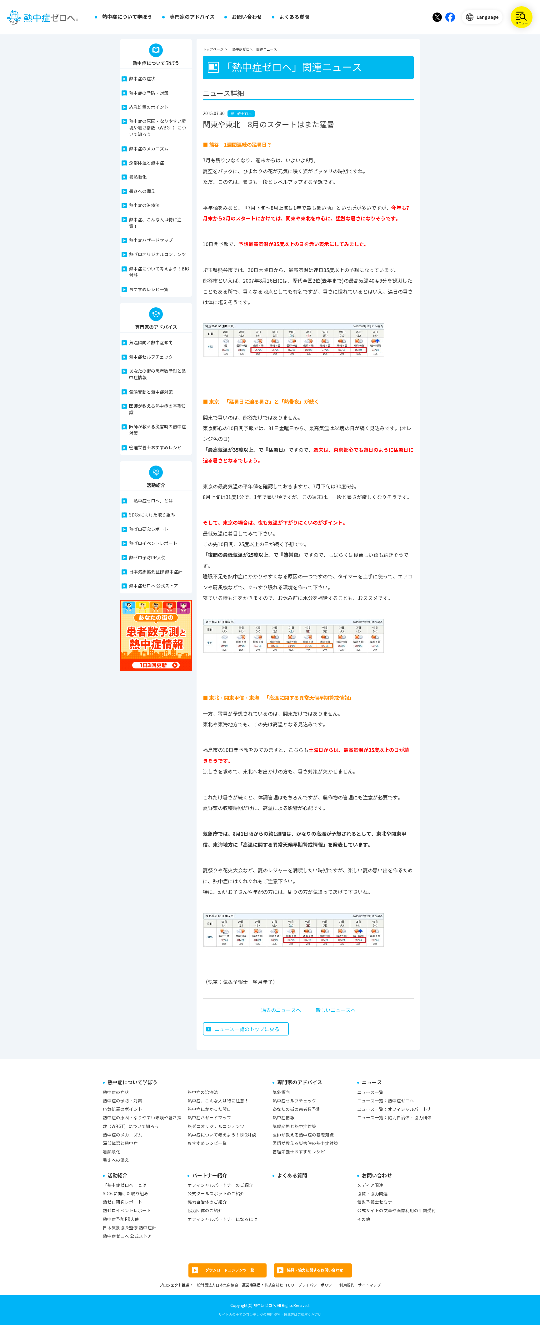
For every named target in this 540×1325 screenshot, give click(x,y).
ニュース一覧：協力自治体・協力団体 (394, 1118)
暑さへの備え (142, 191)
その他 (363, 1219)
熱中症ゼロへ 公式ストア (153, 586)
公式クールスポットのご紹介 (216, 1194)
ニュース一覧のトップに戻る (246, 1029)
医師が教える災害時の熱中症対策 (157, 430)
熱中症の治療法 (144, 205)
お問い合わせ (247, 17)
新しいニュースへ (336, 1010)
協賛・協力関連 (372, 1194)
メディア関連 (370, 1185)
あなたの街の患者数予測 (296, 1109)
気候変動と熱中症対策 (151, 392)
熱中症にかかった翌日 (209, 1109)
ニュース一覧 (370, 1092)
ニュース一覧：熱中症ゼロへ (385, 1101)
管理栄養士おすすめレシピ (155, 448)
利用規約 (346, 1285)
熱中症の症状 (142, 79)
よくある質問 (294, 17)
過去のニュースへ (281, 1010)
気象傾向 (281, 1092)
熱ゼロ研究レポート (148, 529)
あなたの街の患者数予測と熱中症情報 (157, 374)
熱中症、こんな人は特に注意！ (155, 223)
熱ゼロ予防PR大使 (147, 558)
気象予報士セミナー (377, 1202)
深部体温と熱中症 (146, 163)
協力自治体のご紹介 (207, 1202)
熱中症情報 (283, 1118)
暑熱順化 (138, 177)
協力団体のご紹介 (205, 1210)
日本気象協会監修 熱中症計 (155, 572)
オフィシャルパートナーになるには (223, 1219)
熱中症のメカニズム (148, 149)
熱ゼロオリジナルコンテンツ (157, 254)
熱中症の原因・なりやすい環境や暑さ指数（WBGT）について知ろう (157, 128)
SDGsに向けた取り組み (152, 515)
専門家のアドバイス (192, 17)
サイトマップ (369, 1285)
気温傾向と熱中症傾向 (151, 342)
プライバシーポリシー (317, 1285)
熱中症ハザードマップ (151, 240)
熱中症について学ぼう (127, 17)
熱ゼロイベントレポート (153, 543)
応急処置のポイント (148, 107)
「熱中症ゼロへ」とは (151, 501)
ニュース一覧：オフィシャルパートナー (396, 1109)
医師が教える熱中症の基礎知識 (157, 410)
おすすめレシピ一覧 (148, 289)
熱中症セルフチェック (151, 357)
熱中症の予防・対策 (148, 93)
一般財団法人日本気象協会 (215, 1285)
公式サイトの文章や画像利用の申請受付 (396, 1210)
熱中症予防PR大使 (121, 1219)
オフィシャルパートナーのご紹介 (220, 1185)
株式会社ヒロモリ (279, 1285)
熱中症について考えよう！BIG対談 (159, 272)
